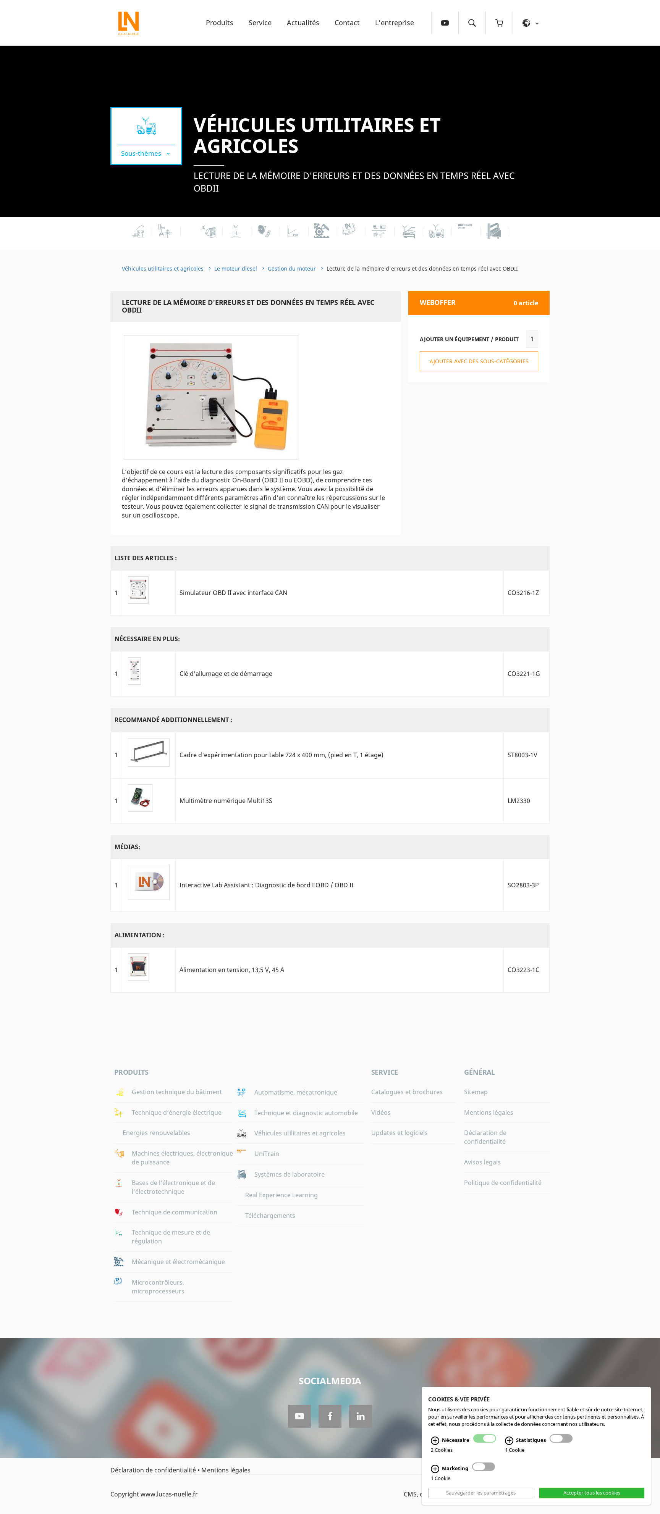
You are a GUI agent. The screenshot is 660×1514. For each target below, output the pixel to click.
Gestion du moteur (292, 268)
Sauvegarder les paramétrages (481, 1493)
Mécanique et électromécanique (178, 1262)
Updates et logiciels (399, 1133)
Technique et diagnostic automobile (306, 1113)
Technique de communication (174, 1212)
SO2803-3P (523, 885)
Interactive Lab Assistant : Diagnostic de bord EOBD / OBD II (266, 885)
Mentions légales (488, 1112)
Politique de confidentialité (503, 1183)
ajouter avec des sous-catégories (479, 361)
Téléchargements (270, 1215)
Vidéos (381, 1112)
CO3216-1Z (523, 593)
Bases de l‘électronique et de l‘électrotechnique (173, 1187)
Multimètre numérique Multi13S (226, 801)
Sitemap (476, 1092)
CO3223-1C (523, 970)
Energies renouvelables (156, 1133)
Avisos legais (482, 1162)
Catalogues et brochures (407, 1092)
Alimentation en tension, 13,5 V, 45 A (232, 970)
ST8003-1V (522, 755)
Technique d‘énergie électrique (177, 1112)
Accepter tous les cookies (591, 1493)
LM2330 (519, 801)
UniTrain (266, 1154)
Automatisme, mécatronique (295, 1092)
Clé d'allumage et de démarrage (226, 673)
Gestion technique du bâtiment (177, 1092)
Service (260, 22)
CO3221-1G (524, 673)
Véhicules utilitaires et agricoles (317, 135)
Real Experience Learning (281, 1195)
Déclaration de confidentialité (485, 1137)
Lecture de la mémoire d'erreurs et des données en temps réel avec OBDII (354, 181)
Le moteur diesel (235, 268)
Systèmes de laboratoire (289, 1174)
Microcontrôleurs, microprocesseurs (158, 1286)
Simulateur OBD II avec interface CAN (233, 593)
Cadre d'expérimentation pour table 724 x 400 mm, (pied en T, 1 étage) (281, 755)
